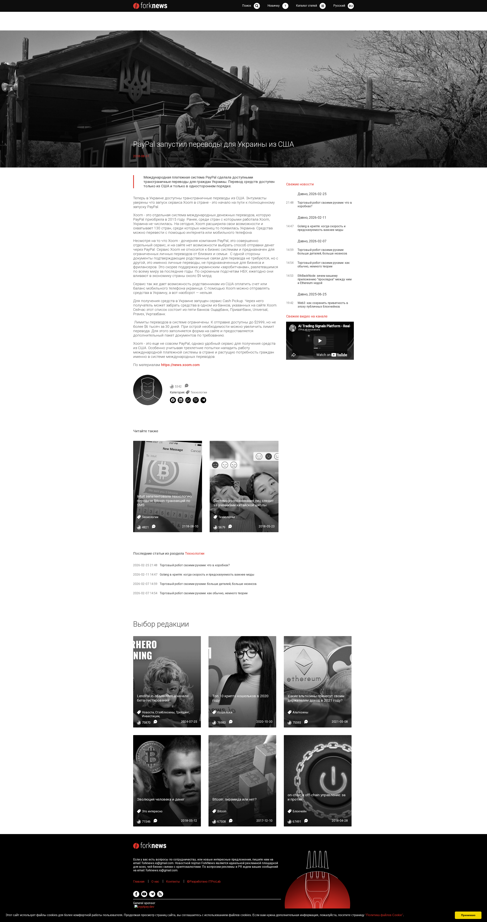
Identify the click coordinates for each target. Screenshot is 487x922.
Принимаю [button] (468, 915)
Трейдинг (182, 712)
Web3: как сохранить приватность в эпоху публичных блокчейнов (323, 304)
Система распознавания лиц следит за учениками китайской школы (243, 502)
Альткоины (300, 712)
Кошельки (224, 712)
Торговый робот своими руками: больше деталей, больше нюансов (208, 584)
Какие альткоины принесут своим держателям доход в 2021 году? (316, 698)
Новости (148, 712)
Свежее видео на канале (306, 316)
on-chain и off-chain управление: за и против (316, 797)
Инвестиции (150, 716)
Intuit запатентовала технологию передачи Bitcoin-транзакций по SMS (164, 500)
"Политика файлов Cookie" (384, 915)
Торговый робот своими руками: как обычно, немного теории (203, 593)
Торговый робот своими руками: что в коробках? (195, 565)
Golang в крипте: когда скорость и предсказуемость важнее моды (207, 574)
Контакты (173, 881)
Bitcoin (221, 811)
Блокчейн (299, 811)
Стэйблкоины (165, 712)
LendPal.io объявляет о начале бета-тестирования (163, 698)
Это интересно (152, 811)
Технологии (199, 392)
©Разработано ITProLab (204, 881)
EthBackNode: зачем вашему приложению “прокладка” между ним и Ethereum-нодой (325, 279)
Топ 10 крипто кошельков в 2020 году (240, 698)
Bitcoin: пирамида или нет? (234, 799)
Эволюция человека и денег (161, 799)
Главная (138, 881)
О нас (155, 881)
